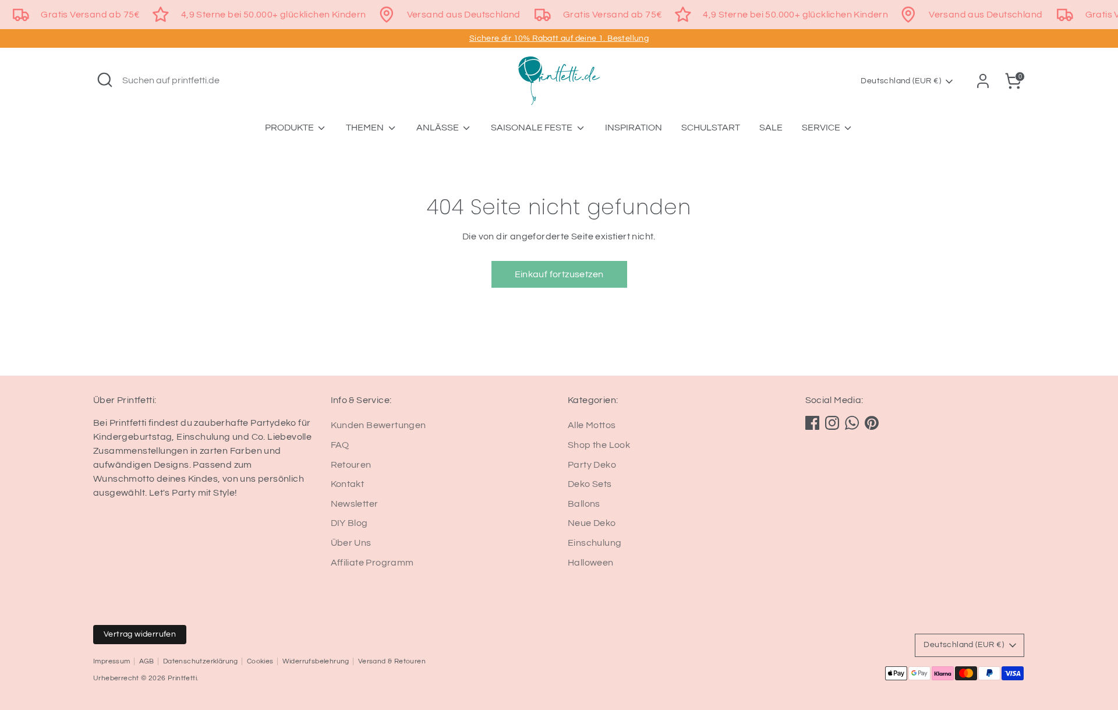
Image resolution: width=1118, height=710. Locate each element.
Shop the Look (599, 445)
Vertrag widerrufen (140, 634)
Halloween (591, 562)
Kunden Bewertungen (378, 425)
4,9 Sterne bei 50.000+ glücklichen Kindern (273, 14)
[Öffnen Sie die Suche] (104, 79)
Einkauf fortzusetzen (559, 274)
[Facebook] (812, 423)
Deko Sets (590, 484)
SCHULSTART (710, 127)
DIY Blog (349, 523)
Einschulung (594, 542)
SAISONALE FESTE (532, 127)
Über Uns (351, 542)
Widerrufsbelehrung (315, 661)
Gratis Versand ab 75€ (90, 14)
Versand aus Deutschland (464, 14)
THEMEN (365, 127)
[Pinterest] (872, 423)
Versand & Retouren (392, 661)
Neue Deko (592, 523)
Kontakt (348, 484)
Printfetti (182, 678)
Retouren (351, 464)
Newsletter (354, 503)
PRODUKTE (290, 127)
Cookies (260, 661)
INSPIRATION (633, 127)
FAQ (340, 445)
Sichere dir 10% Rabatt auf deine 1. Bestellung (559, 38)
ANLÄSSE (438, 127)
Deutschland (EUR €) (901, 81)
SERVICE (822, 127)
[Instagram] (832, 423)
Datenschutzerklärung (200, 661)
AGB (146, 661)
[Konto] (983, 81)
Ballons (584, 503)
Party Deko (592, 464)
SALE (771, 127)
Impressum (111, 661)
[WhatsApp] (852, 423)
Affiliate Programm (372, 562)
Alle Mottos (591, 425)
